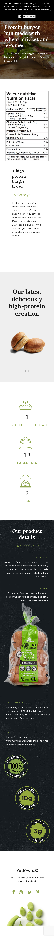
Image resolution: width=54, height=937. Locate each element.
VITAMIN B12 (14, 702)
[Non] (50, 10)
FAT (8, 732)
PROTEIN (42, 557)
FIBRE (44, 588)
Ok (20, 16)
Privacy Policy (29, 16)
